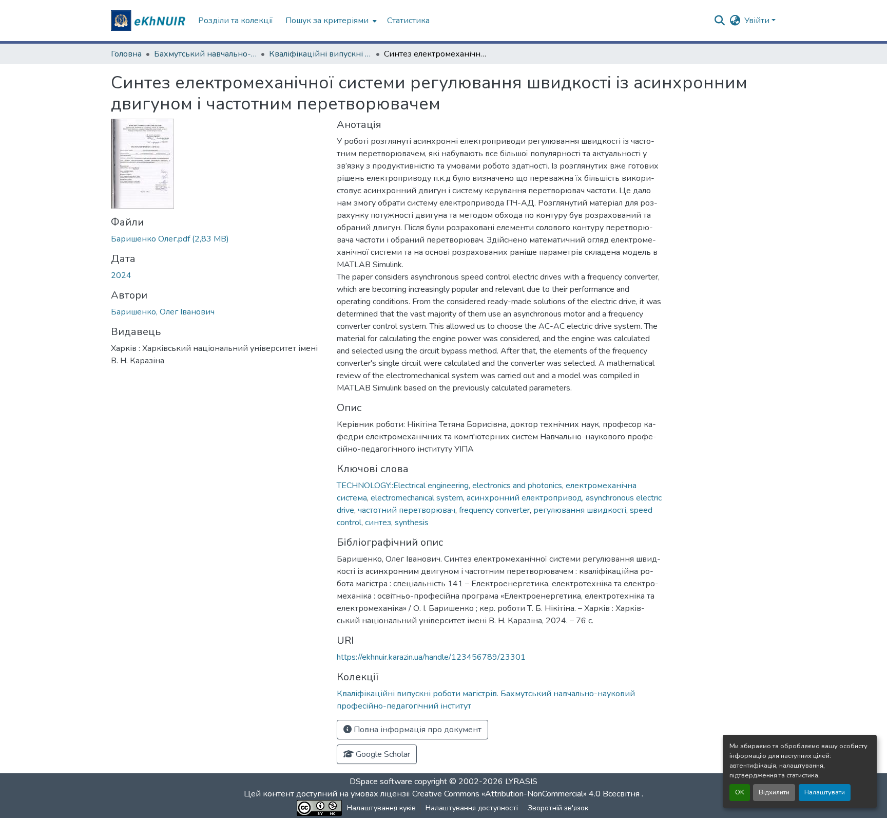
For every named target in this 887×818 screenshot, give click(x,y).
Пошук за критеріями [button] (327, 20)
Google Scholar (382, 754)
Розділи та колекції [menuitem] (235, 20)
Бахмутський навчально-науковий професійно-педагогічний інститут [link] (205, 54)
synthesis (412, 522)
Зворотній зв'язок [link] (558, 808)
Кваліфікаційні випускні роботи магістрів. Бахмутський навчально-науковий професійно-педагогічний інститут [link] (320, 54)
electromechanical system (417, 498)
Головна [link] (126, 54)
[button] (149, 20)
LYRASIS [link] (521, 781)
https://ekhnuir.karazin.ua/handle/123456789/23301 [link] (431, 657)
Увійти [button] (758, 20)
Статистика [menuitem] (408, 20)
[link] (217, 239)
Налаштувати (824, 792)
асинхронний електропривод (524, 498)
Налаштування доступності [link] (472, 808)
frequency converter (494, 510)
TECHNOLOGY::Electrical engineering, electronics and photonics (449, 485)
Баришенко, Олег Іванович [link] (163, 312)
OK (739, 792)
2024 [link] (121, 275)
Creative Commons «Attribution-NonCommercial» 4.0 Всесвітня (527, 794)
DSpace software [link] (381, 781)
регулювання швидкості (579, 510)
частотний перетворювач (406, 510)
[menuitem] (330, 20)
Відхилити (774, 792)
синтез (378, 522)
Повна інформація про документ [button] (416, 729)
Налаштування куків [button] (381, 808)
